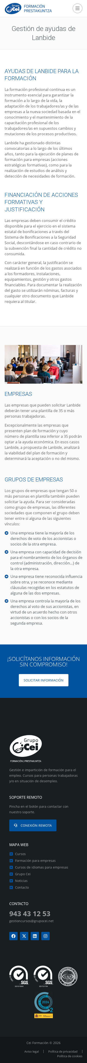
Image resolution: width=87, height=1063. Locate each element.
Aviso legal (31, 1051)
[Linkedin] (35, 936)
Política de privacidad (62, 1051)
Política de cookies (69, 1056)
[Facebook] (13, 936)
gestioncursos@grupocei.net (31, 921)
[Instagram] (45, 936)
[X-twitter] (24, 936)
